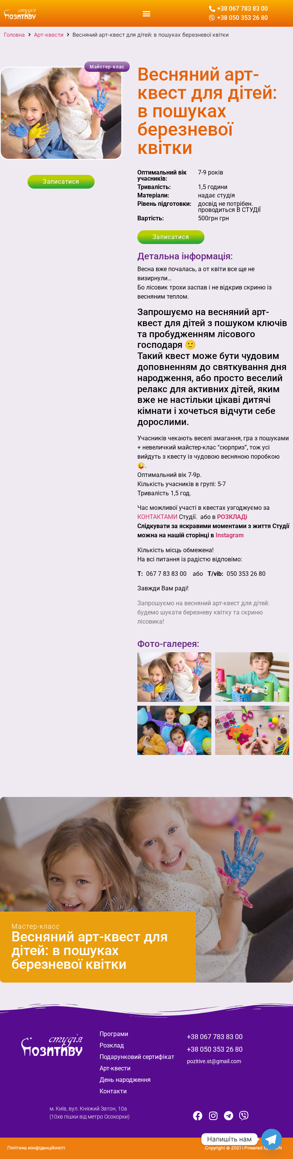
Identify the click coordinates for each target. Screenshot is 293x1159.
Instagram (230, 535)
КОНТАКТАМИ (157, 516)
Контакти (113, 1091)
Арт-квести (48, 34)
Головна (14, 34)
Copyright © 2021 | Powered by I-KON (243, 1148)
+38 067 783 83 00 (215, 1037)
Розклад (112, 1045)
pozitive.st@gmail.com (214, 1061)
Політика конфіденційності (36, 1148)
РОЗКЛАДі (232, 516)
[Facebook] (198, 1115)
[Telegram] (228, 1115)
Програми (114, 1034)
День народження (125, 1079)
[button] (146, 13)
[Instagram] (213, 1115)
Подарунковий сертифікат (137, 1056)
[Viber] (243, 1115)
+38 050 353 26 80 (215, 1049)
